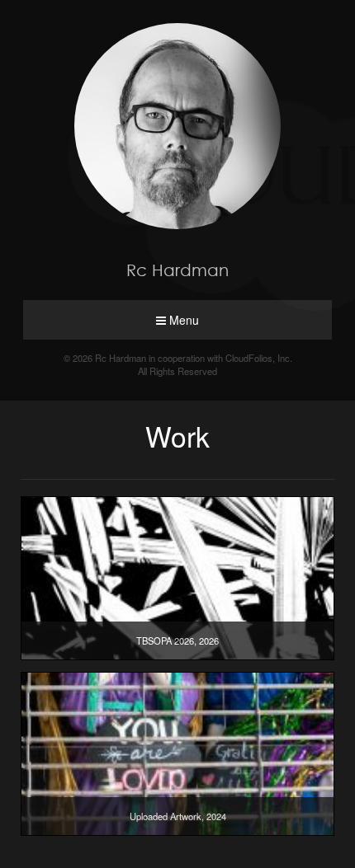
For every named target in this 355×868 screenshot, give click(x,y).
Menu (182, 320)
